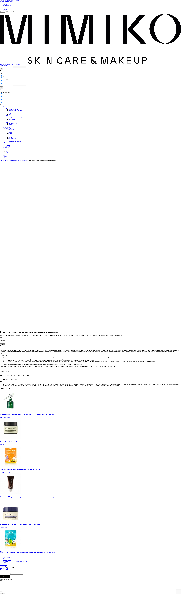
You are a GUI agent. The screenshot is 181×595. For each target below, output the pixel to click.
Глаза (7, 115)
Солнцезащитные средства (14, 141)
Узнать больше (3, 65)
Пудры (10, 113)
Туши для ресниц (12, 119)
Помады (10, 124)
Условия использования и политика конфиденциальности (17, 561)
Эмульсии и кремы (13, 134)
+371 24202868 (3, 9)
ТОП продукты (6, 157)
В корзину (3, 344)
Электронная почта (5, 573)
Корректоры (11, 111)
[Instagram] (4, 570)
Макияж (5, 106)
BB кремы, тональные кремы (15, 110)
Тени (9, 118)
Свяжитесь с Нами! (7, 557)
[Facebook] (1, 570)
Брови (9, 120)
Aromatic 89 (5, 142)
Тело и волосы (6, 147)
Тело (7, 150)
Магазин (5, 4)
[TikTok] (7, 570)
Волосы (7, 151)
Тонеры (10, 132)
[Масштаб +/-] (0, 593)
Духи (4, 155)
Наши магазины (7, 5)
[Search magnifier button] (1, 69)
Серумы (10, 133)
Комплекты (5, 152)
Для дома (8, 145)
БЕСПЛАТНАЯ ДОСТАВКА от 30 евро (10, 0)
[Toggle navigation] (0, 104)
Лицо (7, 108)
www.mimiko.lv (7, 580)
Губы (7, 122)
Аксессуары (8, 125)
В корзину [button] (8, 472)
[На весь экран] (2, 593)
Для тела (8, 143)
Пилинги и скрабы (13, 131)
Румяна (10, 114)
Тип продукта (9, 128)
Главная (2, 160)
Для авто (8, 146)
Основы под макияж (13, 109)
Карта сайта (6, 562)
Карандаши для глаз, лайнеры (15, 117)
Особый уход (11, 139)
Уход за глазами (12, 136)
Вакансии (5, 6)
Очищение (11, 129)
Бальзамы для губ (12, 123)
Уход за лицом (6, 127)
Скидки (5, 156)
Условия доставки (7, 560)
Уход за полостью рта (8, 154)
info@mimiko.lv (3, 10)
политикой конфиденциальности (20, 578)
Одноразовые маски (13, 138)
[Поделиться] (3, 593)
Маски (10, 137)
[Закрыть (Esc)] (4, 593)
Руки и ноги (9, 148)
